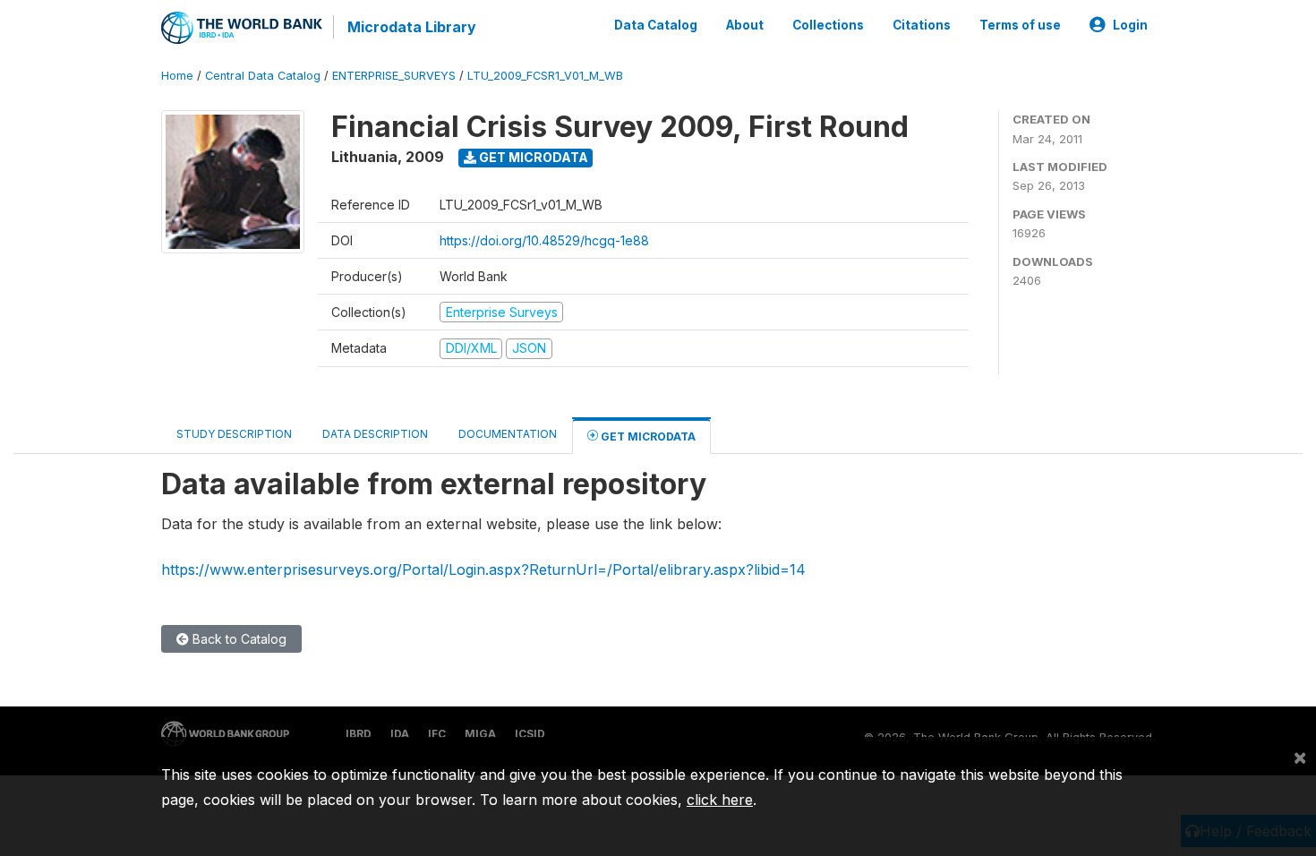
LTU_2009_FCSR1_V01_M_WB (545, 75)
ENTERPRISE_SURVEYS (394, 75)
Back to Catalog (237, 638)
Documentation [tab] (507, 434)
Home (177, 75)
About (745, 25)
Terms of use (1020, 25)
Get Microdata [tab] (647, 436)
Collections (828, 25)
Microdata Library (411, 27)
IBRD (359, 733)
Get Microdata (532, 157)
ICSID (530, 733)
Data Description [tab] (375, 434)
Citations (922, 25)
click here (720, 800)
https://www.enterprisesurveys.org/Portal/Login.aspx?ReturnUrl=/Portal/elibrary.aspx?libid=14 (483, 569)
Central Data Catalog (262, 75)
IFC (437, 733)
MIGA (480, 733)
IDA (399, 733)
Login (1130, 25)
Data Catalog (655, 25)
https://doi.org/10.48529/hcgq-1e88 (544, 240)
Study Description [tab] (234, 434)
